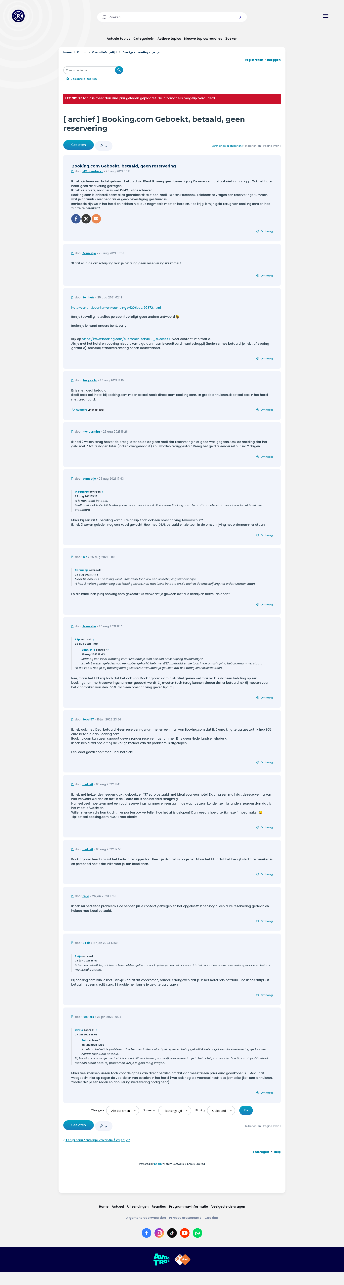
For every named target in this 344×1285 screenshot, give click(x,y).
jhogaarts (89, 380)
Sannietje (89, 253)
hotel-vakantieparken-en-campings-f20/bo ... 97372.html (116, 308)
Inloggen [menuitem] (274, 60)
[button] (239, 17)
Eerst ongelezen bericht (227, 146)
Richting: (200, 1110)
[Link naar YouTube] (185, 1233)
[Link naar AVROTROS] (161, 1260)
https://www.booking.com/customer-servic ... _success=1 (127, 339)
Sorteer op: (150, 1110)
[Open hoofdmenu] (325, 16)
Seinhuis (88, 297)
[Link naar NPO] (182, 1259)
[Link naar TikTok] (172, 1233)
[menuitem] (261, 1152)
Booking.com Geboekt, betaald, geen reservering (123, 166)
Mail (96, 218)
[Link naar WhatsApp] (197, 1233)
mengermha (91, 432)
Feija (85, 896)
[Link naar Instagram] (159, 1233)
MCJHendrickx (92, 171)
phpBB (158, 1164)
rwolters (81, 409)
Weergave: (98, 1110)
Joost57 (88, 719)
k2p (84, 557)
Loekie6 (87, 784)
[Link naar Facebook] (146, 1233)
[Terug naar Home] (18, 16)
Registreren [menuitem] (254, 60)
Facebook (76, 218)
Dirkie (86, 943)
